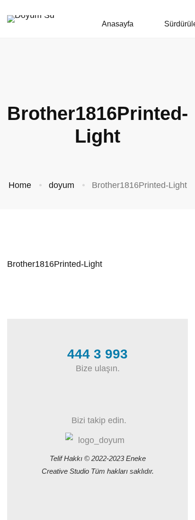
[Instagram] (97, 401)
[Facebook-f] (76, 401)
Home (20, 185)
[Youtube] (119, 401)
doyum (61, 185)
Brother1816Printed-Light (54, 264)
